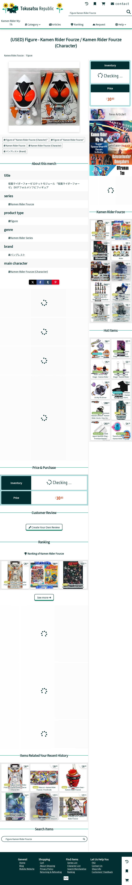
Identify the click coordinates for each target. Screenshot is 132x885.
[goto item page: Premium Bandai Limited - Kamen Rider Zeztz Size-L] (121, 389)
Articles (56, 24)
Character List (74, 865)
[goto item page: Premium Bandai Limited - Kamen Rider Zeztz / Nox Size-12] (100, 410)
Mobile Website (26, 868)
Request (100, 24)
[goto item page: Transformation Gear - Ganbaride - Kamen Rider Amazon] (44, 806)
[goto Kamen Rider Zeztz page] (110, 130)
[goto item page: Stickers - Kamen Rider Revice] (44, 575)
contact (121, 3)
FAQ (94, 862)
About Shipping (47, 865)
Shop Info (96, 868)
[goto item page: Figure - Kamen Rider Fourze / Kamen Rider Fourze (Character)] (15, 575)
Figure (14, 221)
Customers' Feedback (102, 871)
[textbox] (41, 839)
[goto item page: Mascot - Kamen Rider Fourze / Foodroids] (44, 778)
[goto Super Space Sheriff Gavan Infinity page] (110, 152)
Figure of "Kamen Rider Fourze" (68, 139)
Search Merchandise (76, 868)
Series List (72, 862)
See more (43, 597)
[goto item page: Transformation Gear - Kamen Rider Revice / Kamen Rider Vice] (121, 430)
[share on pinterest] (55, 282)
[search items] (129, 12)
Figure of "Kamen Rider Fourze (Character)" (27, 139)
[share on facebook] (40, 282)
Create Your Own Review (45, 527)
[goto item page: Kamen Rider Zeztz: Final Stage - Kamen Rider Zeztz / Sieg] (121, 348)
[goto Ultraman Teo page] (110, 174)
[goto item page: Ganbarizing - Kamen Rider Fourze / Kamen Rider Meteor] (15, 806)
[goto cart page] (103, 3)
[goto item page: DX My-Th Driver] (100, 389)
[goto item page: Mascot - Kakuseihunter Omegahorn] (121, 410)
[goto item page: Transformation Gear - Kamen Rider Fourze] (73, 778)
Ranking (78, 24)
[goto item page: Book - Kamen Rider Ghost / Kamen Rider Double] (73, 575)
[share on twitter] (32, 282)
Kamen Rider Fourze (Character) (46, 145)
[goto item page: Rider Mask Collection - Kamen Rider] (121, 250)
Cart (42, 862)
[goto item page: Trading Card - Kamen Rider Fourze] (73, 806)
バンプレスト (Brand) (16, 151)
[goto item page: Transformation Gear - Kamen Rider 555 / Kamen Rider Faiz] (100, 312)
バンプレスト (17, 255)
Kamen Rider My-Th (11, 22)
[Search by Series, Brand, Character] (84, 839)
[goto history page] (86, 3)
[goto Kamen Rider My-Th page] (110, 141)
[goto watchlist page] (95, 3)
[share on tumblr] (48, 282)
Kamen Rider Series (21, 238)
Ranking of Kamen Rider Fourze (45, 553)
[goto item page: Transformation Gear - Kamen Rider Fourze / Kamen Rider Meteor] (121, 291)
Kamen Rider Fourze (15, 145)
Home (22, 862)
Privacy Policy (46, 868)
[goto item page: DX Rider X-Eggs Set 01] (100, 348)
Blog (21, 865)
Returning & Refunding (51, 871)
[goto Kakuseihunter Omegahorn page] (110, 163)
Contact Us (97, 865)
